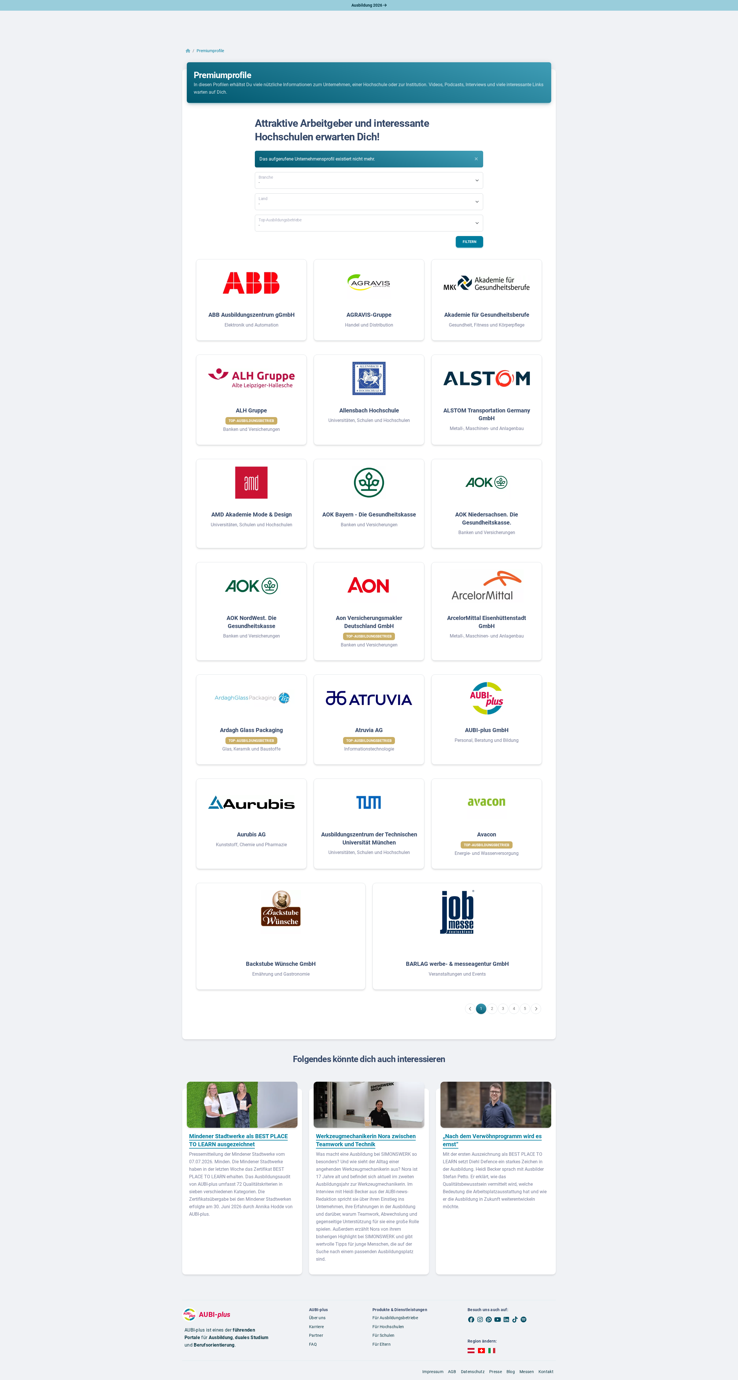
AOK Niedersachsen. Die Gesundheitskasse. (486, 518)
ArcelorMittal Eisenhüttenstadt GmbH (486, 621)
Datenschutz (473, 1371)
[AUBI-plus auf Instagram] (480, 1319)
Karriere (316, 1326)
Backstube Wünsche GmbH (281, 963)
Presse (495, 1371)
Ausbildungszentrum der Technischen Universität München (369, 838)
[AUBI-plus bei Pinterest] (489, 1319)
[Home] (188, 50)
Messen (526, 1371)
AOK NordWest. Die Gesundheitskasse (251, 621)
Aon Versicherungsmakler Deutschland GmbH (369, 621)
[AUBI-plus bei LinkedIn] (506, 1319)
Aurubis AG (251, 834)
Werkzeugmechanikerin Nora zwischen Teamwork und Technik (366, 1140)
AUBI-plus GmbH (487, 730)
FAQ (313, 1344)
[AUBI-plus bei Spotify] (524, 1319)
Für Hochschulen (388, 1326)
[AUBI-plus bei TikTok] (515, 1319)
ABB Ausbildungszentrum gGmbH (251, 314)
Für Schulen (383, 1335)
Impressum (432, 1371)
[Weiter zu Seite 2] (536, 1009)
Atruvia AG (369, 730)
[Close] (476, 159)
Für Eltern (381, 1344)
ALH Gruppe (251, 410)
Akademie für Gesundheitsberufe (486, 314)
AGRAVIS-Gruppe (369, 314)
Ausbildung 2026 (367, 5)
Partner (316, 1335)
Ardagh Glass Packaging (251, 730)
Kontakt (546, 1371)
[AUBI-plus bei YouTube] (497, 1319)
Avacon (486, 834)
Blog (511, 1371)
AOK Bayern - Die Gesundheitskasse (369, 514)
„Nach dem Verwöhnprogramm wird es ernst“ (492, 1140)
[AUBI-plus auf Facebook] (471, 1319)
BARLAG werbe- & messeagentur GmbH (457, 963)
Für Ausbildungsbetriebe (395, 1317)
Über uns (317, 1317)
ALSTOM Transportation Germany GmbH (486, 414)
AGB (452, 1371)
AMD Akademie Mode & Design (251, 514)
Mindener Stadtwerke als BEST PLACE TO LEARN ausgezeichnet (238, 1140)
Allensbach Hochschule (369, 410)
